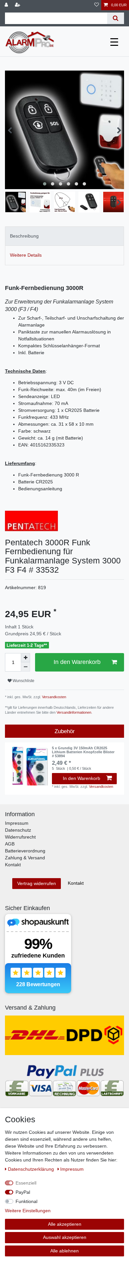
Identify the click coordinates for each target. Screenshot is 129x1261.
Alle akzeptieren (64, 1224)
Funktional (26, 1201)
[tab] (64, 236)
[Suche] (115, 18)
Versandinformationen (74, 712)
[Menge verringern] (25, 667)
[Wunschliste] (96, 5)
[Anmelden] (7, 5)
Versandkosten (53, 697)
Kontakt (13, 864)
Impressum (16, 823)
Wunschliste (23, 680)
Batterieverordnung (25, 850)
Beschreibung (24, 236)
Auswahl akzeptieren (64, 1237)
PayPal (23, 1192)
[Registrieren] (18, 5)
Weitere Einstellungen (28, 1210)
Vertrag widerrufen (36, 883)
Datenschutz (18, 830)
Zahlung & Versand (25, 857)
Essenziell (26, 1183)
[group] (28, 766)
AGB (10, 843)
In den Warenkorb (77, 662)
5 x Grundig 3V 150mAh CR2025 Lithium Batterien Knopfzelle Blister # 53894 (83, 752)
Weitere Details (26, 255)
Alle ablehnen (64, 1250)
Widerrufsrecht (20, 837)
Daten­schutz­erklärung (31, 1169)
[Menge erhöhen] (25, 657)
